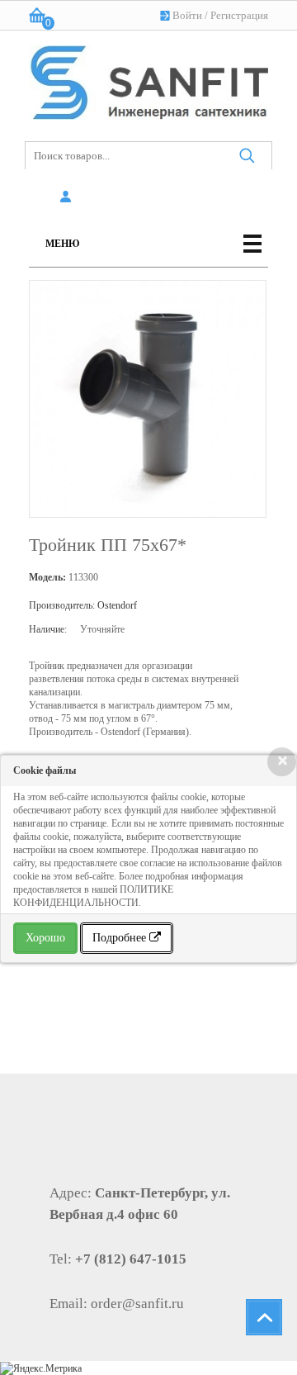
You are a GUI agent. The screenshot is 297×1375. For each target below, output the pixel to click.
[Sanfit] (148, 79)
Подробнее (120, 938)
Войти (187, 15)
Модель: (47, 577)
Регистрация (239, 15)
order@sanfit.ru (137, 1303)
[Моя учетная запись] (68, 197)
